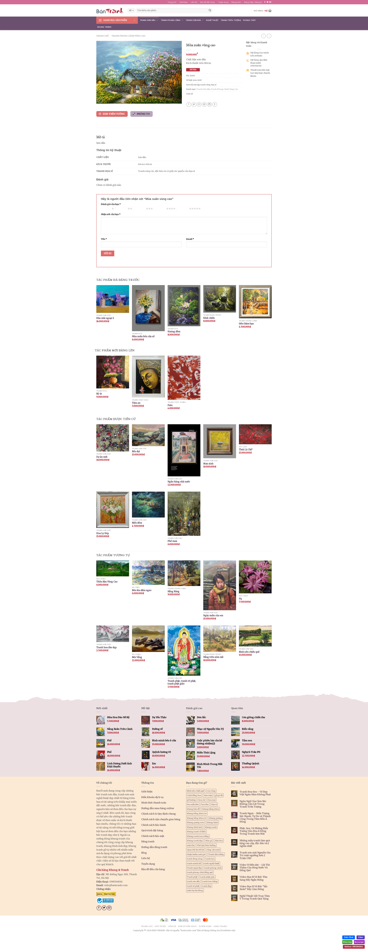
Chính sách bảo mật (152, 836)
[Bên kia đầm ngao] (148, 572)
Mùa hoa (219, 840)
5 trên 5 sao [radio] (183, 208)
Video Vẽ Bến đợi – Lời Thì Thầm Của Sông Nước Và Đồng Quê (255, 867)
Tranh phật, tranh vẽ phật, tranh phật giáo (182, 682)
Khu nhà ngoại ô (105, 318)
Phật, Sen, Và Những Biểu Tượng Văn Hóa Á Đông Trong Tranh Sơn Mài (254, 831)
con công (211, 791)
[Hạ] (255, 576)
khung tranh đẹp (195, 840)
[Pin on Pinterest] (204, 104)
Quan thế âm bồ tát (195, 850)
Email (190, 239)
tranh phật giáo (207, 877)
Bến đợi (136, 451)
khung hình (212, 822)
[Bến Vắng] (148, 638)
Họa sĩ (214, 804)
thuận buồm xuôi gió (196, 854)
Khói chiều (209, 318)
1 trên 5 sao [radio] (105, 208)
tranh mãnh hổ (194, 863)
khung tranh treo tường (198, 836)
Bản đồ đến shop (207, 2)
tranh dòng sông (195, 859)
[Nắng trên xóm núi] (219, 638)
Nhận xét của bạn (110, 214)
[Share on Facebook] (188, 104)
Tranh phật (192, 877)
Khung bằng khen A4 (197, 813)
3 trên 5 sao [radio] (140, 208)
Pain (170, 405)
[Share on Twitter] (194, 104)
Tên (104, 239)
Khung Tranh (104, 27)
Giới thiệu (183, 2)
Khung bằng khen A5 (196, 818)
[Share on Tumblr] (214, 104)
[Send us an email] (270, 2)
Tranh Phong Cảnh (170, 20)
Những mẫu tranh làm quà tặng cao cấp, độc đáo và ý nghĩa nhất (255, 843)
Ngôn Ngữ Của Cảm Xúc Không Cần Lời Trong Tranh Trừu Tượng (253, 804)
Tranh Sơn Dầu (147, 20)
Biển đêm (137, 522)
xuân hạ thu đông (195, 890)
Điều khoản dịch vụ (152, 797)
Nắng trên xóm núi (213, 657)
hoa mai (211, 800)
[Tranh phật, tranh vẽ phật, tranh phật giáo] (184, 650)
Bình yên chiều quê (249, 651)
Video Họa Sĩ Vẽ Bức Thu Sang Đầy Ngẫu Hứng (253, 878)
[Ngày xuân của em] (219, 585)
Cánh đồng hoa (194, 795)
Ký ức (99, 393)
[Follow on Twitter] (267, 2)
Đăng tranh (236, 2)
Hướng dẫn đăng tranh (154, 847)
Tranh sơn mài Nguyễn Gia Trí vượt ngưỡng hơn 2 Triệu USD (255, 855)
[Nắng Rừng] (184, 573)
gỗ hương (191, 800)
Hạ (240, 598)
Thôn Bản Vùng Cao (106, 581)
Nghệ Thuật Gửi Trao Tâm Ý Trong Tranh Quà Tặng (255, 897)
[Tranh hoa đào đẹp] (112, 633)
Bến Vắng (137, 657)
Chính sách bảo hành (153, 824)
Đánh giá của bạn (111, 204)
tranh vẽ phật (193, 886)
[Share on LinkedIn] (209, 104)
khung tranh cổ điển (196, 831)
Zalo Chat (348, 937)
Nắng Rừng (173, 591)
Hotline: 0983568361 (354, 947)
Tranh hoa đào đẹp (106, 647)
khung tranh (211, 827)
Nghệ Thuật (212, 20)
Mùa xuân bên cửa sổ (143, 336)
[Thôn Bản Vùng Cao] (112, 568)
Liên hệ (194, 2)
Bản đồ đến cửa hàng (153, 869)
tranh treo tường (209, 881)
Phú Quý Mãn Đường (206, 845)
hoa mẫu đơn (193, 804)
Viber (360, 937)
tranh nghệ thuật (211, 863)
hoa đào (205, 804)
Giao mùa (208, 795)
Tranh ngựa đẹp (194, 868)
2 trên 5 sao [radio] (121, 208)
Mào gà (208, 840)
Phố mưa (172, 541)
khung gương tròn (195, 822)
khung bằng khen (210, 809)
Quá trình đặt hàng (152, 830)
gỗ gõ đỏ (219, 795)
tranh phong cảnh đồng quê (200, 872)
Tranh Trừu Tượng (231, 20)
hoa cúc (202, 800)
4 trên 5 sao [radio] (160, 208)
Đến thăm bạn (246, 323)
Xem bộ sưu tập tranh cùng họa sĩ (201, 84)
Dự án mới (101, 456)
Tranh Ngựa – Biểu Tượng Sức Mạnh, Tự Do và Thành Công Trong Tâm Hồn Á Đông (255, 817)
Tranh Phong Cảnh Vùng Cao (128, 36)
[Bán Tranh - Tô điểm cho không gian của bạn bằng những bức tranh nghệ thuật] (109, 10)
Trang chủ (172, 2)
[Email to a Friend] (199, 104)
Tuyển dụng (223, 2)
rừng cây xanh (213, 850)
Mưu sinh (208, 463)
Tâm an (136, 403)
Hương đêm (174, 331)
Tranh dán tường (216, 854)
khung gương (215, 818)
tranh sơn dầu (193, 881)
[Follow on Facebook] (265, 2)
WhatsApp (347, 942)
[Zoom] (100, 100)
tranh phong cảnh (213, 868)
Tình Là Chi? (245, 449)
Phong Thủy (249, 20)
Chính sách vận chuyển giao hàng (160, 819)
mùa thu (190, 845)
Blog (144, 852)
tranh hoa (209, 859)
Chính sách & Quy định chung (158, 813)
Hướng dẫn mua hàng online (157, 808)
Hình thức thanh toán (153, 802)
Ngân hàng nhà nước (179, 481)
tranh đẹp (206, 886)
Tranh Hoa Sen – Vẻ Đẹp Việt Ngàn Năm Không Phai (255, 793)
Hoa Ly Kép (102, 533)
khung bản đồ (193, 809)
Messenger (359, 942)
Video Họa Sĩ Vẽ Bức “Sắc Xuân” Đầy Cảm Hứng (254, 888)
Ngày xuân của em (213, 615)
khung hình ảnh (194, 827)
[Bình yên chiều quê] (255, 635)
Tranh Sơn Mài (193, 20)
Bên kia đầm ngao (141, 590)
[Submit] (209, 10)
